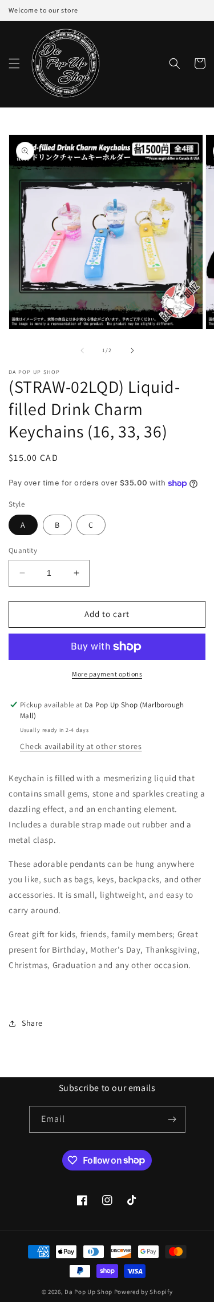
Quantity (23, 550)
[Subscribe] (172, 1119)
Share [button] (32, 1023)
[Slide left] (82, 350)
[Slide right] (132, 350)
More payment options (107, 674)
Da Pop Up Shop (88, 1292)
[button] (14, 63)
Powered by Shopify (143, 1292)
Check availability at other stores (81, 746)
